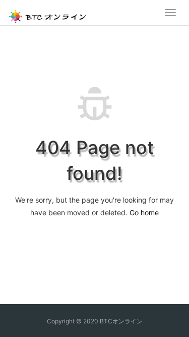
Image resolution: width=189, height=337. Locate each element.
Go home (144, 212)
